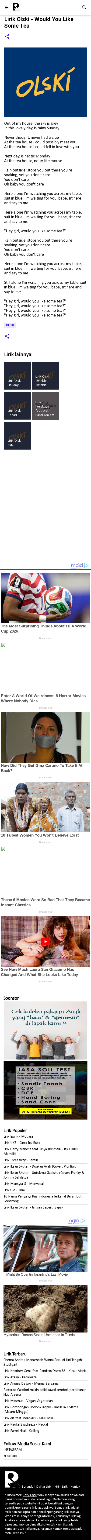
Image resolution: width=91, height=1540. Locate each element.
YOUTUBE (11, 1456)
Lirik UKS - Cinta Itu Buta (22, 1143)
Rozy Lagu (30, 1495)
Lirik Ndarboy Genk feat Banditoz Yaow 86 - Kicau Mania (45, 1371)
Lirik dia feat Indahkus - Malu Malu (29, 1418)
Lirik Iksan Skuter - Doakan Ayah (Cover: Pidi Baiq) (40, 1167)
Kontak (75, 1487)
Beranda (27, 1487)
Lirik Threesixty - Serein (21, 1160)
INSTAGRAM (13, 1450)
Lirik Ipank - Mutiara (18, 1137)
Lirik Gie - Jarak (14, 1190)
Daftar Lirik (44, 1487)
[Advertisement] (45, 508)
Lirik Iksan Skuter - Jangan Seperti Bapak (33, 1207)
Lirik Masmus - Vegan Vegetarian (28, 1401)
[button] (7, 37)
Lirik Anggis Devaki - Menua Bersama (31, 1384)
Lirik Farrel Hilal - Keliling (21, 1431)
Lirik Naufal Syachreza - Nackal (26, 1425)
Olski (10, 325)
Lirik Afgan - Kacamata (20, 1377)
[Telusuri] (84, 7)
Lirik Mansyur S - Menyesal (24, 1184)
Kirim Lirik (61, 1487)
